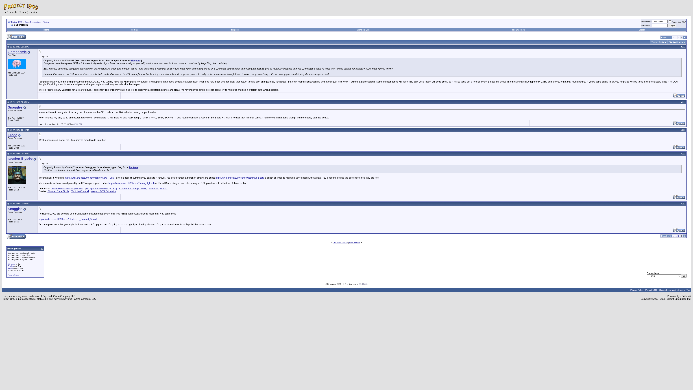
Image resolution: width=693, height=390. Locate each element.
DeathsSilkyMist (20, 159)
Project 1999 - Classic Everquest (660, 290)
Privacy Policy (637, 290)
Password (645, 25)
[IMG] (10, 268)
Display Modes (676, 42)
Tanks (46, 22)
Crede (12, 135)
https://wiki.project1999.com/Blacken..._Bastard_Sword (68, 219)
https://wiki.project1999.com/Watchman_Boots (239, 177)
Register (235, 30)
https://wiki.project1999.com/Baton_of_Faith (131, 183)
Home (46, 30)
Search (642, 30)
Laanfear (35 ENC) (158, 188)
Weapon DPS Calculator (103, 191)
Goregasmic (17, 52)
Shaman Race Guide (58, 191)
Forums (134, 30)
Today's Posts (518, 30)
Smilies (11, 266)
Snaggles (15, 107)
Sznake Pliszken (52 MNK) (133, 188)
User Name (646, 22)
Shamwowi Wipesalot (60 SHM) (67, 188)
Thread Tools (657, 42)
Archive (681, 290)
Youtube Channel (80, 191)
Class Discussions (33, 22)
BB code (11, 264)
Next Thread (354, 243)
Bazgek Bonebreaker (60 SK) (101, 188)
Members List (363, 30)
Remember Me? (679, 22)
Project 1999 (16, 22)
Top (688, 290)
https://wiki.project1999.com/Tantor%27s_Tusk (89, 177)
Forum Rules (13, 275)
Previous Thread (340, 243)
